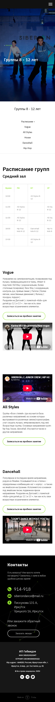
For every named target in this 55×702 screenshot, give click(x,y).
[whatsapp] (33, 678)
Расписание (27, 121)
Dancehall (27, 142)
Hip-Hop (27, 148)
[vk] (22, 678)
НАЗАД (9, 45)
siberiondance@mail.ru (28, 596)
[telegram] (27, 678)
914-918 (22, 589)
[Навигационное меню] (50, 4)
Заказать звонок (23, 633)
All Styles (27, 132)
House (27, 137)
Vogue (27, 127)
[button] (24, 316)
